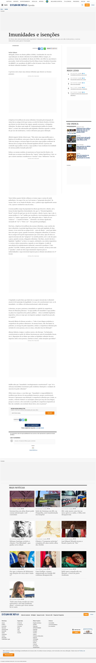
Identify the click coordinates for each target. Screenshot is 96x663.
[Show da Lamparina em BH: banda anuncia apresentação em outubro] (71, 156)
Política (3, 624)
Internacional (5, 629)
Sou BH (83, 1)
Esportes (35, 641)
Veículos (34, 1)
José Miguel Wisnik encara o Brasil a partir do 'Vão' (72, 542)
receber (50, 413)
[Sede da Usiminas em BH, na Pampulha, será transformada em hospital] (48, 499)
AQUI (88, 1)
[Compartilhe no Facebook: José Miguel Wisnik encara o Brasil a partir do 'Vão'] (73, 539)
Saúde (3, 632)
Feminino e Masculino (38, 636)
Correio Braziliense (53, 624)
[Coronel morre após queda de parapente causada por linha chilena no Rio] (71, 139)
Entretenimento (25, 1)
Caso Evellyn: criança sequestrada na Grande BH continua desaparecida (45, 573)
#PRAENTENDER (37, 628)
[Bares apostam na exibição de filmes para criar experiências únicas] (71, 148)
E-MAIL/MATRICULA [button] (33, 450)
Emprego (35, 629)
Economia (4, 626)
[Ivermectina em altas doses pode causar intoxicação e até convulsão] (22, 499)
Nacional (4, 628)
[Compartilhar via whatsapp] (45, 49)
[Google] (33, 448)
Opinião (31, 5)
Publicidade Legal (6, 639)
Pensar (34, 642)
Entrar (93, 5)
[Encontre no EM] (82, 5)
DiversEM (4, 631)
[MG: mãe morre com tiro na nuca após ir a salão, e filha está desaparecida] (74, 499)
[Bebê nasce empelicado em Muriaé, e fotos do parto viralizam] (74, 559)
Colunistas (4, 634)
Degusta (35, 637)
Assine (87, 5)
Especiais (35, 626)
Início (2, 9)
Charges (35, 631)
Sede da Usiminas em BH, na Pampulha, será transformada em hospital (47, 513)
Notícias (8, 1)
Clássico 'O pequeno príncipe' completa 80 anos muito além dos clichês (47, 543)
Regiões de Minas (37, 623)
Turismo (35, 632)
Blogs (18, 628)
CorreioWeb (51, 623)
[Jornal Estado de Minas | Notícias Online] (18, 5)
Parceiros (76, 1)
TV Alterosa (67, 1)
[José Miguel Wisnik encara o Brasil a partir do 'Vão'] (74, 529)
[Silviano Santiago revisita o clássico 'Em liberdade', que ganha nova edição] (22, 529)
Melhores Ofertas (56, 1)
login (37, 428)
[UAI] (47, 1)
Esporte (15, 1)
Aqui (18, 629)
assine (42, 428)
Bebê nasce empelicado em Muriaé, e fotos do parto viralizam (72, 573)
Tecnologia (35, 639)
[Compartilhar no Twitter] (42, 49)
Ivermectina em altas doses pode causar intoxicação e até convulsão (22, 513)
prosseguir (9, 655)
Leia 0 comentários (33, 425)
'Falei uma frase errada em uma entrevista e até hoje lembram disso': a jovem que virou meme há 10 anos (21, 604)
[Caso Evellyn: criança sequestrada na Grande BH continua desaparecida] (48, 559)
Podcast (35, 644)
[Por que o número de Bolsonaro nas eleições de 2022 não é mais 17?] (22, 559)
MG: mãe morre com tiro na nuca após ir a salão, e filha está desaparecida (73, 513)
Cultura (3, 636)
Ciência (34, 634)
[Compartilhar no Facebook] (39, 49)
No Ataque (35, 645)
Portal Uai (19, 623)
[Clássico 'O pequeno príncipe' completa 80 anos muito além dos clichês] (48, 529)
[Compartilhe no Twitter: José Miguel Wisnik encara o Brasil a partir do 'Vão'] (75, 539)
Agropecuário (36, 647)
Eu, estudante (52, 626)
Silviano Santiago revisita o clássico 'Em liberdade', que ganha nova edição (20, 543)
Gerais (3, 623)
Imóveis (41, 1)
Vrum (18, 631)
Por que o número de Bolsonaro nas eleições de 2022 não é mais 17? (21, 573)
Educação (4, 637)
